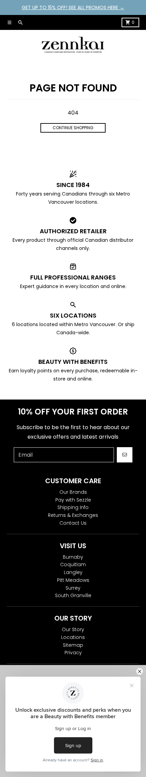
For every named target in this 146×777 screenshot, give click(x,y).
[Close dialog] (139, 671)
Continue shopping (73, 128)
